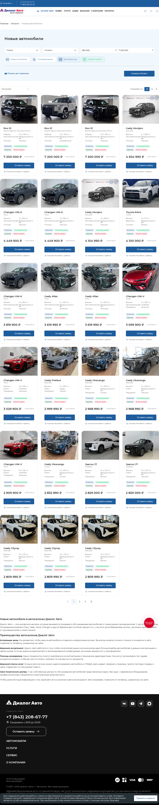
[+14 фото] (19, 109)
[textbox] (21, 50)
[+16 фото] (59, 277)
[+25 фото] (100, 193)
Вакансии (84, 11)
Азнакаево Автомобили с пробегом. (18, 171)
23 (147, 89)
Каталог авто (47, 11)
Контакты (109, 11)
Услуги (67, 11)
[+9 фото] (100, 445)
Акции (75, 11)
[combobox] (22, 50)
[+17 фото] (19, 361)
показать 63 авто (139, 73)
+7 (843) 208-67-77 (27, 716)
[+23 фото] (19, 193)
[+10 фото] (100, 361)
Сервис (58, 11)
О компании (97, 11)
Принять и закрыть (145, 798)
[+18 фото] (59, 109)
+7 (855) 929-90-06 (27, 4)
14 (152, 89)
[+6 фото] (59, 361)
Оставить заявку (19, 166)
